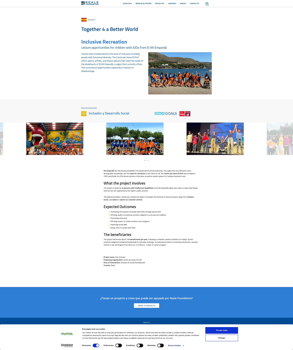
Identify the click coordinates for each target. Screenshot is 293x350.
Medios (183, 3)
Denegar (221, 338)
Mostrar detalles (174, 345)
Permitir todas (221, 330)
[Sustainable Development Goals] (166, 113)
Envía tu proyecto (146, 305)
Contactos (194, 3)
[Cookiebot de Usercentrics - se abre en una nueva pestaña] (67, 345)
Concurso (172, 3)
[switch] (118, 345)
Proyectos (159, 3)
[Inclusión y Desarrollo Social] (83, 113)
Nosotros (127, 3)
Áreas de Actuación (143, 3)
